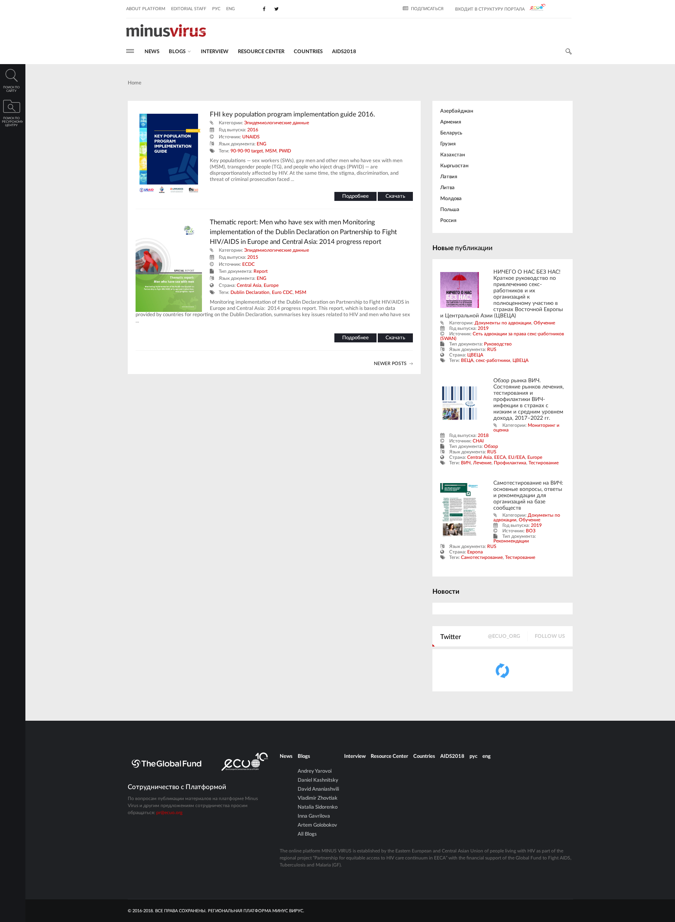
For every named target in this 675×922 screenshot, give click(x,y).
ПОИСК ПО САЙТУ (11, 89)
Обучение (544, 322)
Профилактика (510, 462)
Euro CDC (282, 292)
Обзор (491, 446)
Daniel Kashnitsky (318, 780)
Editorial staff (188, 9)
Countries (308, 51)
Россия (448, 220)
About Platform (145, 9)
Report (261, 271)
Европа (475, 552)
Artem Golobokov (317, 825)
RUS (491, 349)
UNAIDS (251, 136)
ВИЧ (466, 462)
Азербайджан (456, 111)
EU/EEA (516, 457)
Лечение (482, 462)
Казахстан (452, 155)
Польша (449, 209)
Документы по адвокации (503, 322)
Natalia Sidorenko (318, 807)
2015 (252, 257)
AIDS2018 (344, 51)
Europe (271, 285)
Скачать (395, 196)
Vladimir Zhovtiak (318, 798)
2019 (483, 328)
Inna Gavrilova (314, 816)
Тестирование (544, 462)
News (152, 51)
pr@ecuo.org (169, 812)
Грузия (447, 144)
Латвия (448, 176)
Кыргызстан (454, 165)
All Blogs (307, 834)
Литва (447, 187)
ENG (261, 143)
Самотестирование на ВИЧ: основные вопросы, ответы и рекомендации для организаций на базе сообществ (528, 495)
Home (134, 83)
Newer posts (390, 363)
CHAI (478, 441)
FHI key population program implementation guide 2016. (292, 114)
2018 (483, 435)
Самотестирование (482, 557)
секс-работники (493, 360)
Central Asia (249, 285)
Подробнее (355, 196)
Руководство (498, 344)
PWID (285, 151)
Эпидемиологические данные (276, 122)
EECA (500, 457)
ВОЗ (531, 530)
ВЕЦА (467, 360)
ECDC (248, 264)
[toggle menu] (130, 51)
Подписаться (427, 9)
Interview (215, 51)
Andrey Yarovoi (315, 771)
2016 (252, 129)
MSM (271, 151)
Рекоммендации (511, 541)
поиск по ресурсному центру (12, 122)
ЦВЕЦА (475, 355)
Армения (450, 122)
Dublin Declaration (250, 292)
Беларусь (451, 133)
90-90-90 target (246, 151)
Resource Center (261, 51)
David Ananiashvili (318, 789)
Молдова (451, 198)
